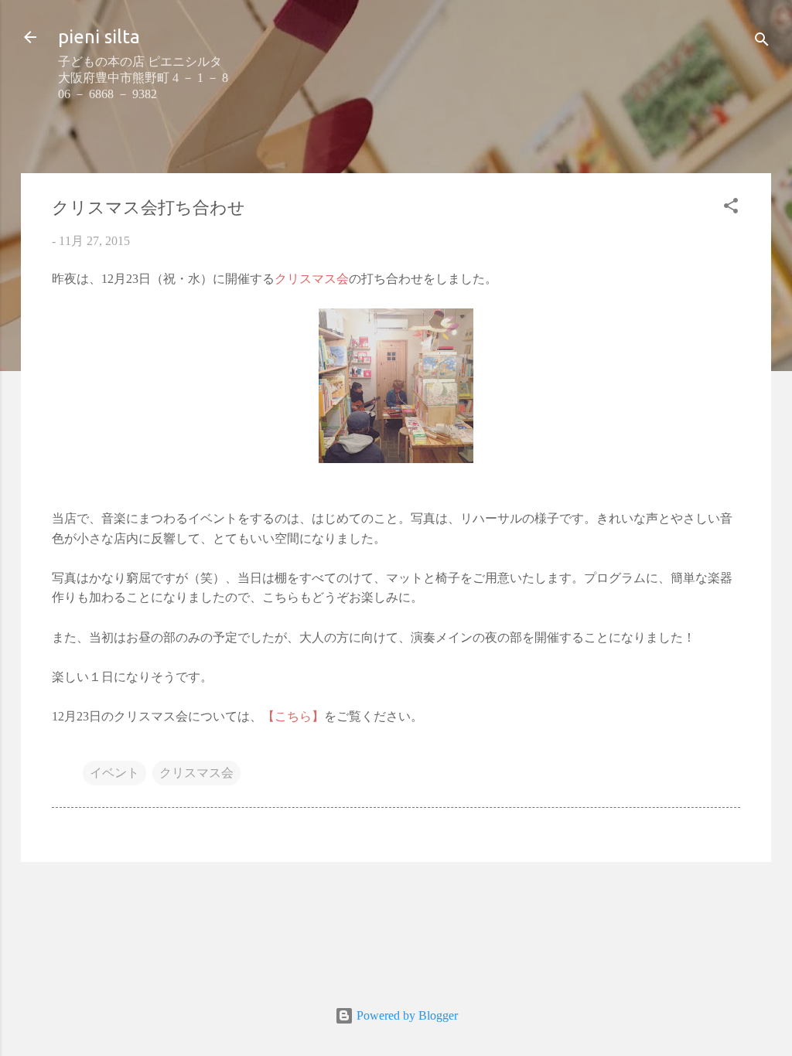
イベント (114, 772)
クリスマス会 (196, 772)
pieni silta (99, 36)
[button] (731, 208)
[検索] (762, 42)
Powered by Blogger (405, 1015)
